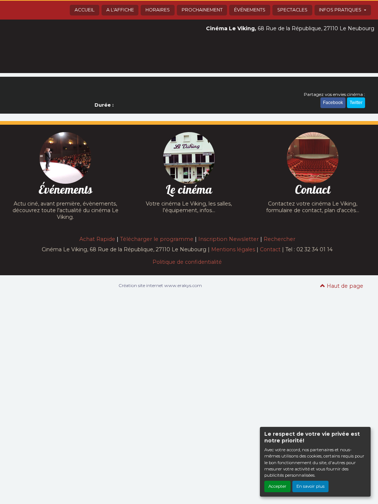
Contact (270, 249)
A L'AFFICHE (120, 10)
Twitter (356, 102)
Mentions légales (233, 249)
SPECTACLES (292, 10)
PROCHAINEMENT (202, 10)
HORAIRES (157, 10)
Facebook (333, 102)
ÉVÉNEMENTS (249, 10)
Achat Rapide (97, 239)
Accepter (277, 486)
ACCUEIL (84, 10)
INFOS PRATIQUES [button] (340, 10)
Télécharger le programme (156, 239)
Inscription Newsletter (228, 239)
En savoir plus (310, 486)
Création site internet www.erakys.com (160, 285)
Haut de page (344, 286)
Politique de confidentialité (187, 262)
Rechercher (279, 239)
